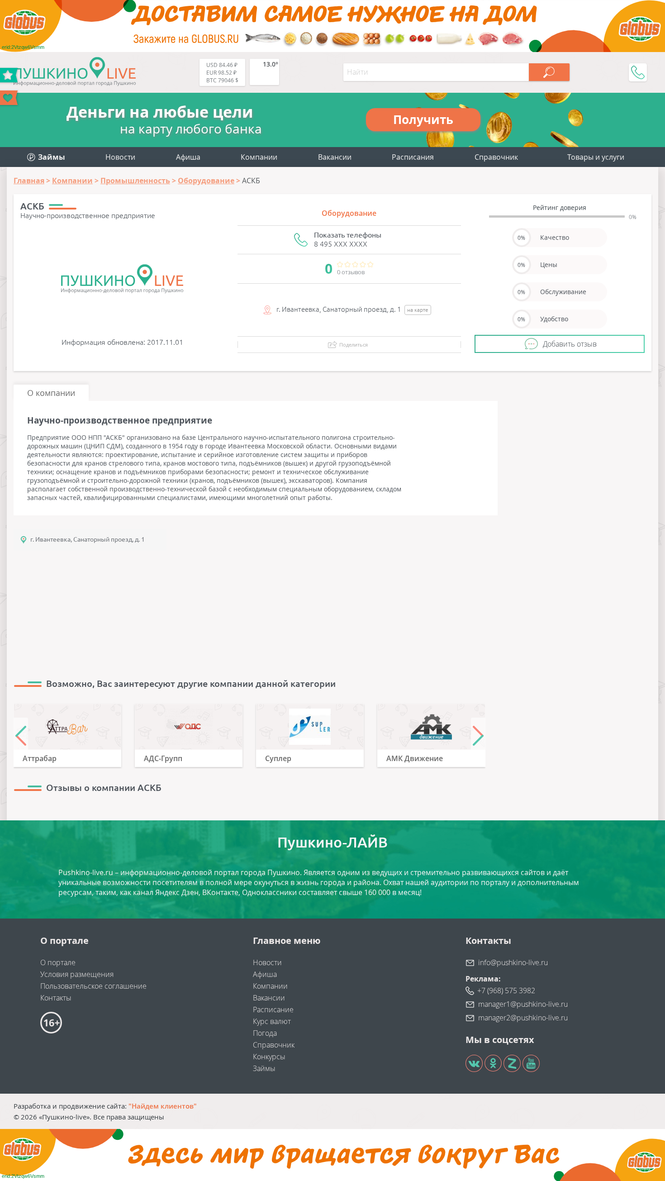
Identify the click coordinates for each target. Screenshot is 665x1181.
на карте (417, 310)
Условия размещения (77, 974)
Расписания (413, 157)
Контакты (55, 998)
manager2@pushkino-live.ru (523, 1018)
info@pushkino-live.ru (513, 962)
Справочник (496, 157)
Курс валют (272, 1021)
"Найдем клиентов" (162, 1105)
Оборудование (349, 213)
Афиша (188, 157)
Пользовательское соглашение (93, 986)
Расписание (273, 1009)
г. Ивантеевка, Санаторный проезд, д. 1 (87, 539)
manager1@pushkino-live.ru (523, 1004)
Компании (259, 157)
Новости (120, 157)
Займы (264, 1068)
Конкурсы (269, 1057)
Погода (265, 1033)
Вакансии (335, 157)
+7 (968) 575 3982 (506, 990)
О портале (58, 962)
